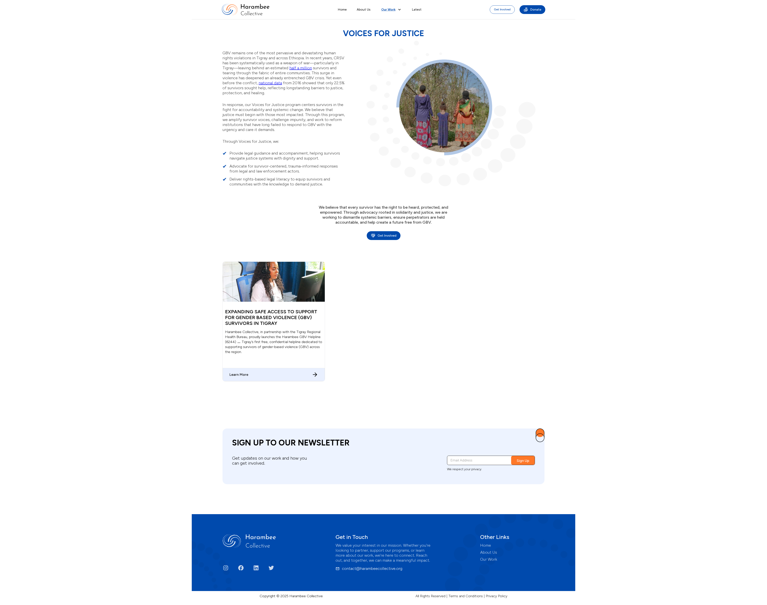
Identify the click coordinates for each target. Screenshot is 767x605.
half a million (300, 67)
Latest (416, 9)
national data (270, 82)
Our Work (488, 559)
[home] (245, 10)
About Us (364, 9)
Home (342, 9)
